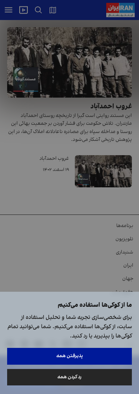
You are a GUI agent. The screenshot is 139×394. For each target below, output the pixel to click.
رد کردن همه (69, 377)
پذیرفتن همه (69, 356)
